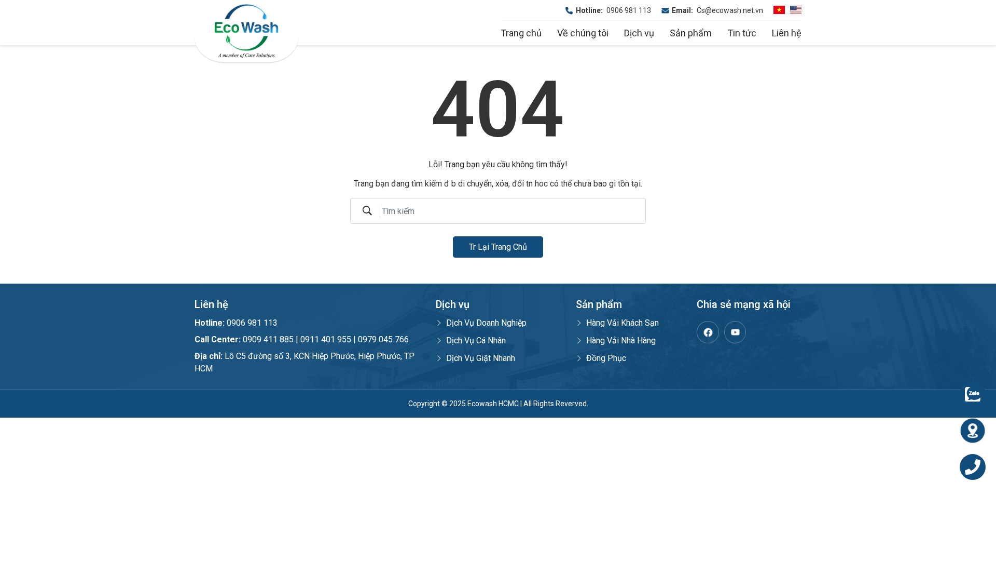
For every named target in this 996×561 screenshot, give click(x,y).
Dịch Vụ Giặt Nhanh (480, 358)
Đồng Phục (606, 358)
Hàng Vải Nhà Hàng (621, 340)
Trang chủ (521, 33)
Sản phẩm (691, 33)
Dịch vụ (639, 33)
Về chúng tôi (582, 33)
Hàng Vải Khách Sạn (622, 323)
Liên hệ (786, 33)
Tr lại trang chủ (498, 247)
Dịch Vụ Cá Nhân (476, 340)
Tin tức (741, 33)
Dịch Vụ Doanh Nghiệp (486, 323)
